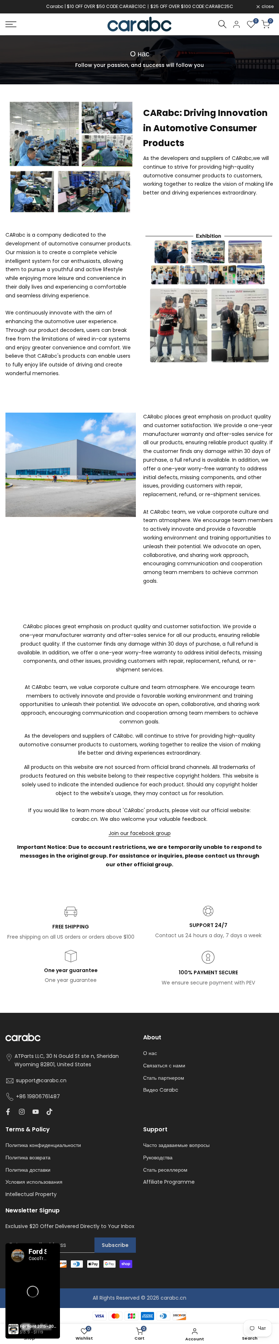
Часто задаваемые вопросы (176, 1145)
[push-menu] (10, 24)
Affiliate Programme (169, 1181)
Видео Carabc (160, 1090)
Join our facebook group (140, 833)
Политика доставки (27, 1170)
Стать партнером (163, 1078)
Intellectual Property (31, 1194)
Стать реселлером (165, 1170)
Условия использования (33, 1181)
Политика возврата (27, 1157)
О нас (150, 1053)
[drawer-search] (222, 24)
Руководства (158, 1157)
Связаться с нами (164, 1065)
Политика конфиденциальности (43, 1145)
